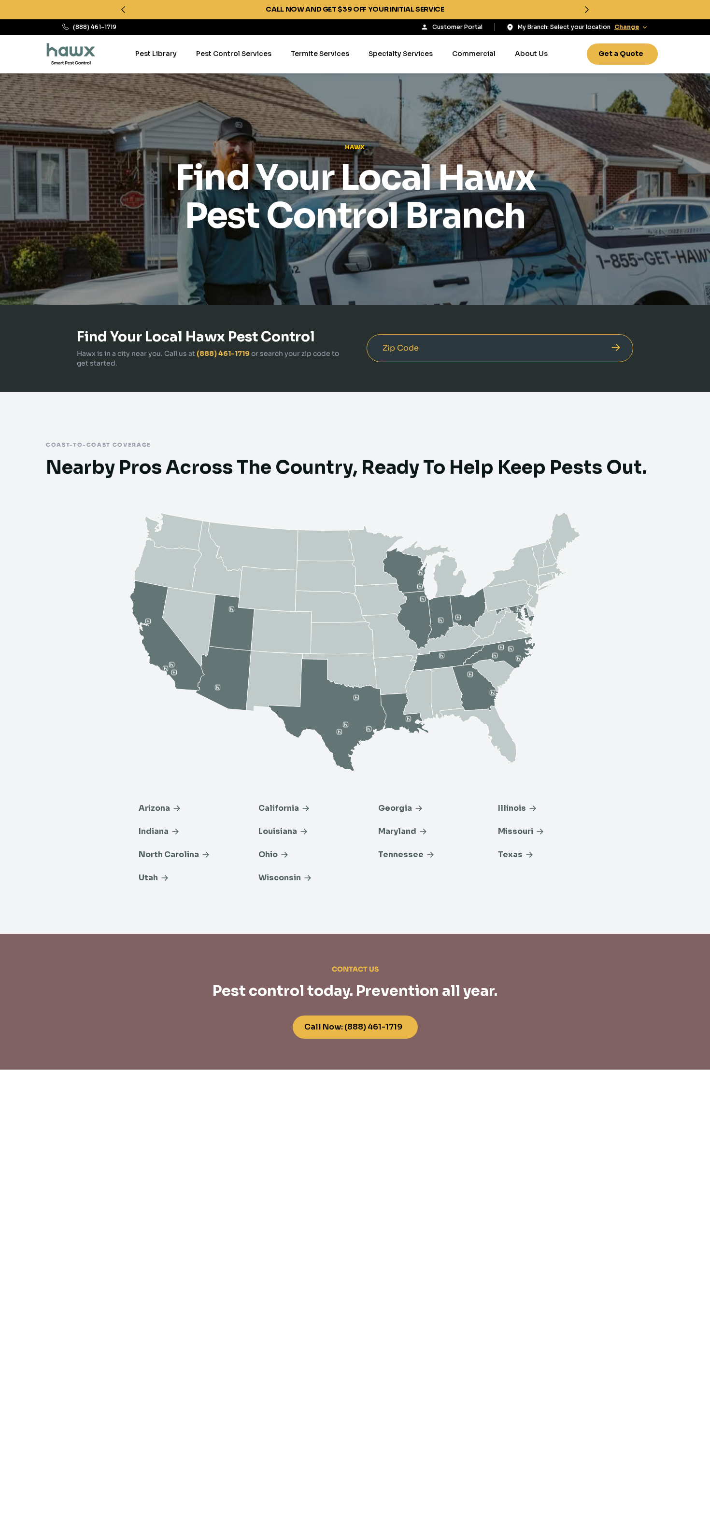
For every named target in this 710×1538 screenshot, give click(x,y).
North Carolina (169, 854)
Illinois (512, 808)
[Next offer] (587, 9)
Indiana (154, 831)
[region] (355, 9)
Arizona (154, 808)
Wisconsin (279, 878)
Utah (148, 878)
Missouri (515, 831)
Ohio (268, 854)
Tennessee (401, 854)
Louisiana (277, 831)
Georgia (395, 808)
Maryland (397, 831)
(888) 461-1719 (94, 26)
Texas (510, 854)
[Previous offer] (123, 9)
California (278, 808)
